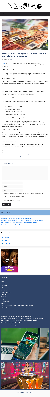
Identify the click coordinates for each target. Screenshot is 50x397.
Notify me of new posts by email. (11, 200)
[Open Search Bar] (47, 14)
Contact (3, 303)
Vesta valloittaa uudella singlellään (10, 227)
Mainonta (4, 285)
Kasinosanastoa (6, 292)
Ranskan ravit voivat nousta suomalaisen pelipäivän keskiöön (17, 218)
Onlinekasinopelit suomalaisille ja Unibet (14, 156)
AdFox (3, 281)
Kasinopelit (4, 290)
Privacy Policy (5, 307)
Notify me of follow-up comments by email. (14, 196)
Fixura (3, 63)
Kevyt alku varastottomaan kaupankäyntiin (12, 225)
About (4, 283)
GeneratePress (31, 395)
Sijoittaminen (5, 299)
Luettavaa (6, 150)
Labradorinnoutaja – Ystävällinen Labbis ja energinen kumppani (20, 154)
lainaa (7, 133)
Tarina (4, 288)
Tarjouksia (4, 294)
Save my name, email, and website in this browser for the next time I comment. (23, 193)
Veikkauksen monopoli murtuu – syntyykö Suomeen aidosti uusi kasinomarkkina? (22, 220)
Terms (26, 392)
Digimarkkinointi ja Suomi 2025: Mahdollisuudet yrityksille (17, 305)
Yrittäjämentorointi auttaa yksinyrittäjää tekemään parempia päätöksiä (19, 222)
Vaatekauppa (5, 301)
